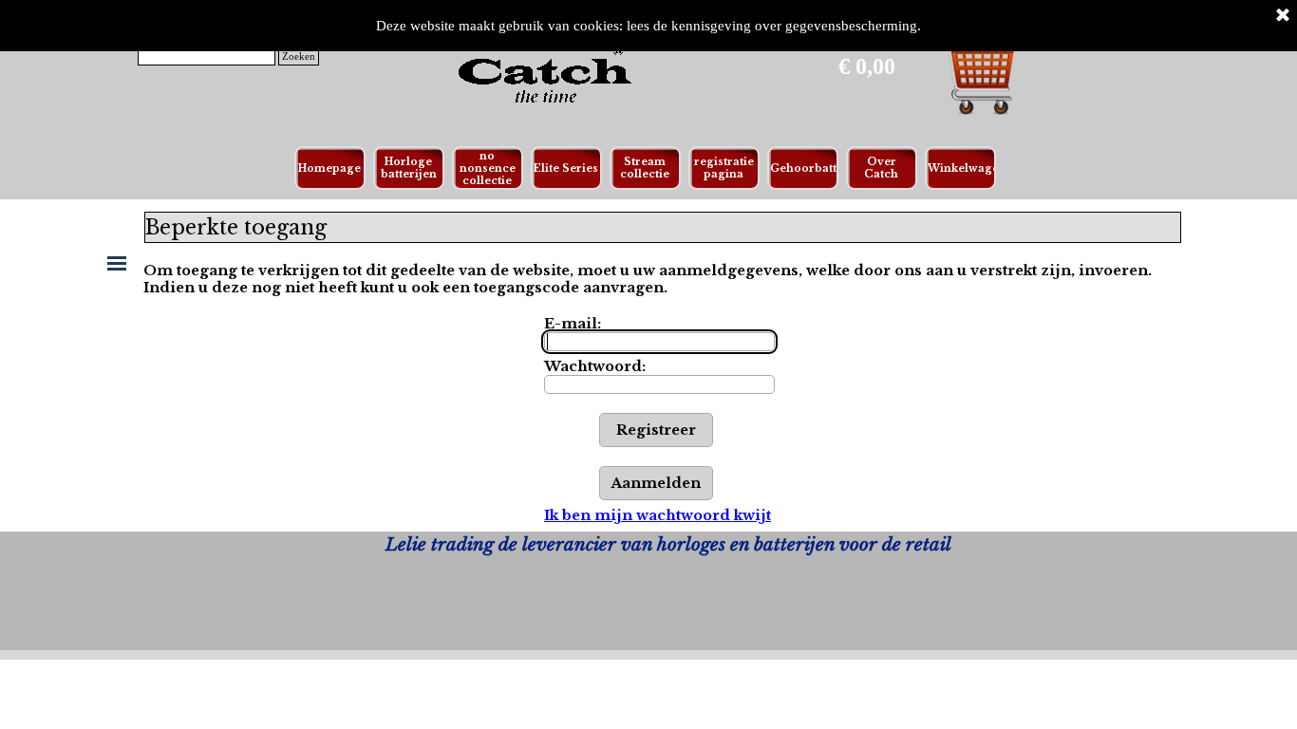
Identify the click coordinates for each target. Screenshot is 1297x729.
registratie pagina (724, 168)
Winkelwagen (967, 168)
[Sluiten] (1282, 16)
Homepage (329, 168)
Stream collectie (644, 168)
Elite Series (566, 168)
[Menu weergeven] (117, 263)
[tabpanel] (668, 545)
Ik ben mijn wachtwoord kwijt (657, 515)
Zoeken (298, 56)
